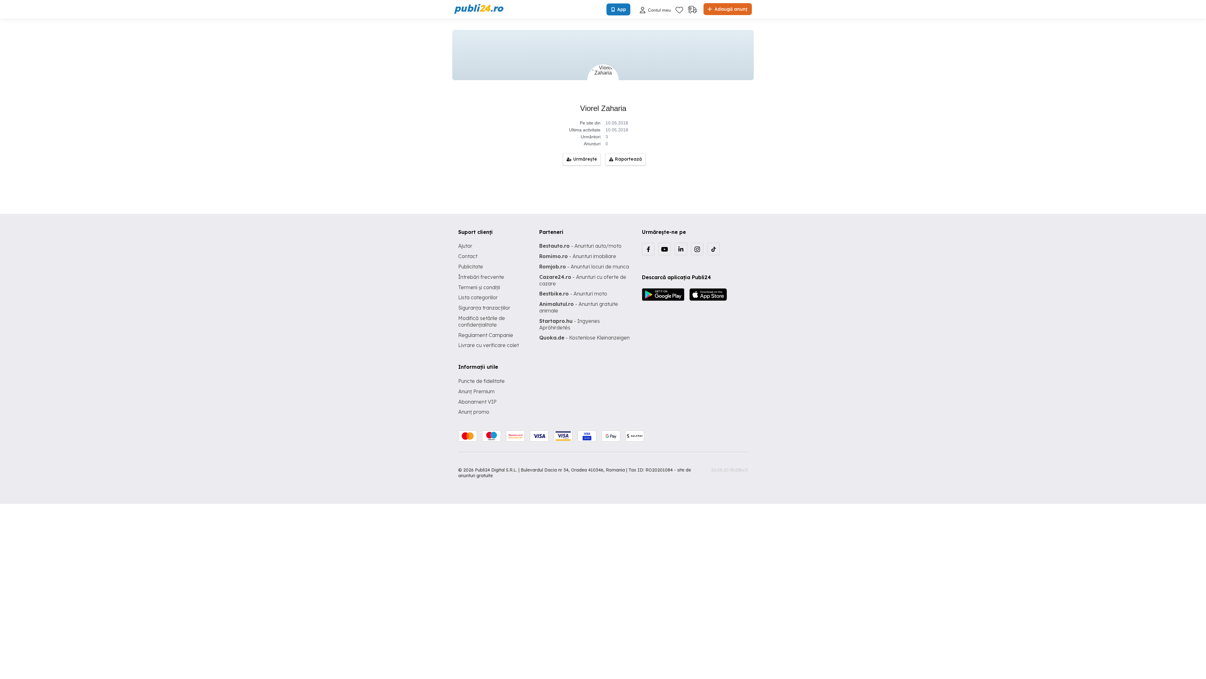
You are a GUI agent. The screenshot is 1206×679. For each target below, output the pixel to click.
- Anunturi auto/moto (580, 246)
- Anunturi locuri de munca (584, 266)
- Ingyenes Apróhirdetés (569, 324)
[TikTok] (714, 249)
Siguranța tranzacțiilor (484, 308)
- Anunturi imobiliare (577, 256)
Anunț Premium (476, 391)
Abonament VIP (477, 402)
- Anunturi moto (573, 293)
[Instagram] (697, 249)
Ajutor (465, 246)
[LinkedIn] (681, 249)
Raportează (628, 159)
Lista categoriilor (478, 297)
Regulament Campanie (485, 335)
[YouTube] (665, 249)
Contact (467, 256)
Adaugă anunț (730, 9)
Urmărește (585, 159)
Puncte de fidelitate (481, 381)
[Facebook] (648, 249)
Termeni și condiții (479, 287)
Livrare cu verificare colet (488, 345)
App (621, 9)
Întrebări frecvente (481, 277)
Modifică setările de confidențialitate (481, 321)
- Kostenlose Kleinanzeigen (584, 337)
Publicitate (470, 266)
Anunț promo (473, 412)
